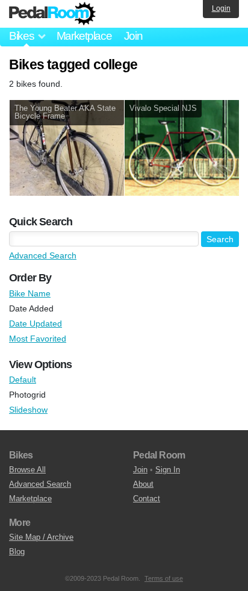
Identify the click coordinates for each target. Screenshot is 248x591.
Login (221, 8)
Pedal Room (52, 14)
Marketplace (84, 36)
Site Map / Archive (41, 537)
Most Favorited (37, 338)
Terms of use (163, 578)
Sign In (167, 469)
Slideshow (28, 409)
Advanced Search (42, 255)
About (143, 484)
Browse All (27, 469)
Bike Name (30, 293)
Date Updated (35, 323)
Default (22, 379)
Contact (146, 498)
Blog (17, 551)
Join (133, 36)
